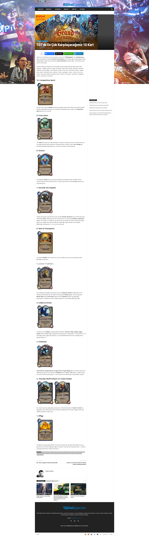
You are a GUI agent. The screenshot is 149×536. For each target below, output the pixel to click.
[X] (113, 1)
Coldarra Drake (55, 452)
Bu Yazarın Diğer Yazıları (52, 481)
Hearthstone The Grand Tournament (45, 453)
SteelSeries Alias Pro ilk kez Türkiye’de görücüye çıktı (100, 110)
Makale (66, 9)
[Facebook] (108, 1)
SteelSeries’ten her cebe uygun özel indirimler (99, 105)
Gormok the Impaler (73, 452)
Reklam (58, 1)
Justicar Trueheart (58, 453)
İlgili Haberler (41, 481)
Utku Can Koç (42, 48)
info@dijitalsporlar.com (76, 518)
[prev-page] (83, 481)
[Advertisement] (101, 73)
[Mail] (111, 1)
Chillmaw (48, 452)
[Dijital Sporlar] (74, 4)
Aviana (43, 452)
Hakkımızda (53, 1)
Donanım (57, 9)
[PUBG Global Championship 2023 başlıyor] (44, 489)
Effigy (60, 452)
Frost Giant (65, 452)
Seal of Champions (67, 453)
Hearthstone (45, 41)
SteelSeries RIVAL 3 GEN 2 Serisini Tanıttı (98, 102)
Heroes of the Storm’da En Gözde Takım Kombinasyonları (76, 463)
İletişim (82, 9)
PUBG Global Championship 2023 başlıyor (43, 496)
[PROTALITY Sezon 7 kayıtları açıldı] (78, 489)
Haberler (48, 9)
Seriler (74, 9)
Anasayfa (40, 9)
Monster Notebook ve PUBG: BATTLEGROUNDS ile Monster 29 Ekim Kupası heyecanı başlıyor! (61, 498)
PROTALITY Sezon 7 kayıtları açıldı (78, 496)
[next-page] (85, 481)
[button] (112, 9)
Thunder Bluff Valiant (76, 453)
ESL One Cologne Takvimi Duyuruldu (47, 462)
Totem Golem (40, 454)
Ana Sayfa (38, 12)
